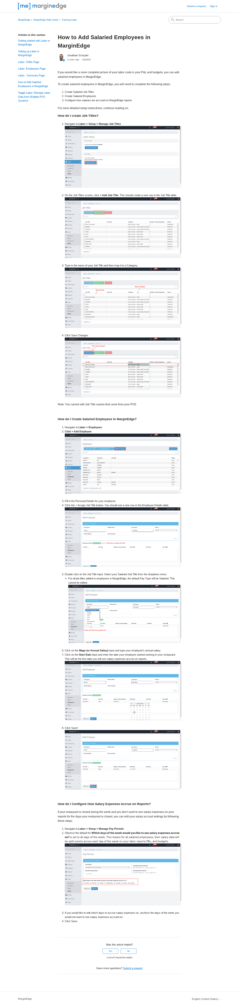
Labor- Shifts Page (28, 61)
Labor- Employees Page (32, 68)
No (128, 951)
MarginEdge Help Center (46, 20)
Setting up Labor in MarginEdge (28, 53)
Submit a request (196, 6)
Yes (110, 951)
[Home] (42, 6)
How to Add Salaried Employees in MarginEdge (33, 84)
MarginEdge (24, 20)
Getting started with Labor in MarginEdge (34, 42)
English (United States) (205, 998)
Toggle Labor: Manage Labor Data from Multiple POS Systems (34, 96)
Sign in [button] (213, 6)
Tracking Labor (69, 20)
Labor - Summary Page (31, 75)
